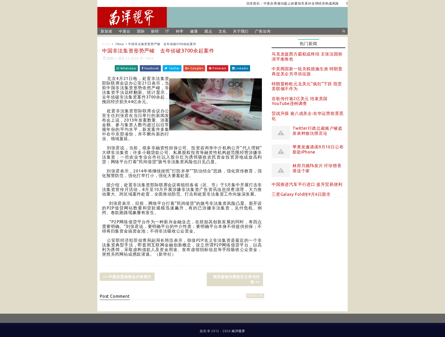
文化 (222, 31)
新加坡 (106, 31)
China (119, 44)
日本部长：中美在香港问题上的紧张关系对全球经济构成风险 (285, 3)
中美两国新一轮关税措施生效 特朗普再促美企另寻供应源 (307, 71)
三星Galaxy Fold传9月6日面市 (301, 194)
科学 (180, 31)
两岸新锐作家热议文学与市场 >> (236, 279)
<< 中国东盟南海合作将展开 (127, 277)
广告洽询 (262, 31)
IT (167, 31)
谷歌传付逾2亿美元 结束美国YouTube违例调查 (299, 101)
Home (106, 44)
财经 (155, 31)
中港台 (124, 31)
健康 (194, 31)
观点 (208, 31)
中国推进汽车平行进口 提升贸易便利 (307, 184)
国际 (141, 31)
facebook (255, 295)
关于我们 (240, 31)
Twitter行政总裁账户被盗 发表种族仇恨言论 (317, 130)
